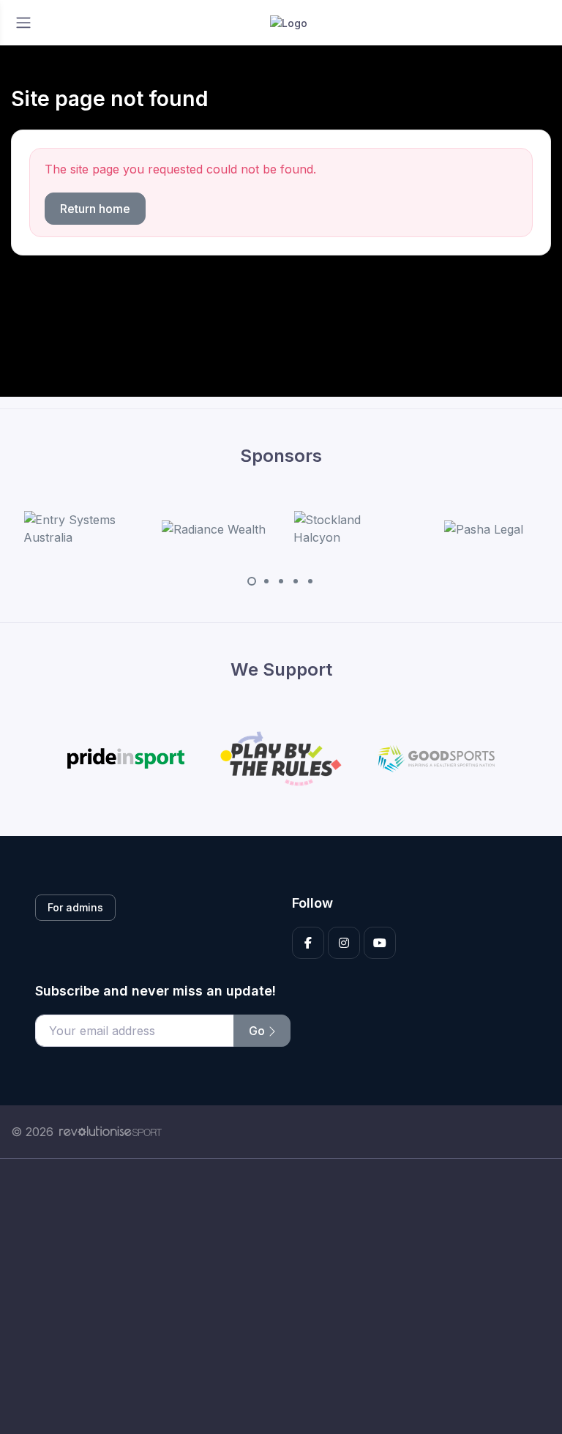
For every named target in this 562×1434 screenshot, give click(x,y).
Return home (95, 208)
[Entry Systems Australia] (78, 528)
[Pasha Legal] (483, 528)
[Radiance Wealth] (214, 528)
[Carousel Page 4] (295, 581)
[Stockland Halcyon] (348, 528)
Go (258, 1030)
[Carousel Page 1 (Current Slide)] (251, 581)
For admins (75, 907)
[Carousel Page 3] (281, 581)
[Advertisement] (281, 1296)
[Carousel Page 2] (266, 581)
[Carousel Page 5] (310, 581)
